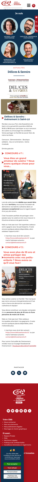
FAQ (5, 438)
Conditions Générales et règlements (17, 445)
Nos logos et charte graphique (15, 429)
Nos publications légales (13, 427)
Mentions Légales (10, 440)
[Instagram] (17, 410)
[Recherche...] (33, 5)
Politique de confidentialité (14, 443)
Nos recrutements (11, 424)
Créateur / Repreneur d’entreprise (28, 37)
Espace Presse (9, 436)
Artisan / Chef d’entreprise (9, 37)
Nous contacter (10, 422)
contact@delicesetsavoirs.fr (16, 242)
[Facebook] (8, 410)
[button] (13, 373)
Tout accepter (12, 464)
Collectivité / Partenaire (28, 60)
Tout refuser (12, 468)
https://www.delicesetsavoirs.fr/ (17, 238)
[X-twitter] (29, 410)
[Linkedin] (21, 410)
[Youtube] (12, 410)
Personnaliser (12, 472)
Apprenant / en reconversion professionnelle (9, 61)
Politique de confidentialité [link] (12, 476)
